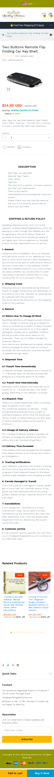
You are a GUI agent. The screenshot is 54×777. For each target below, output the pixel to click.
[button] (17, 56)
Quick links (9, 673)
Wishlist (11, 147)
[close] (50, 25)
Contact (7, 684)
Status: (8, 113)
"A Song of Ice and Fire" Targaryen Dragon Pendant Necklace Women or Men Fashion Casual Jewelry (39, 603)
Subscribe (27, 739)
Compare (26, 147)
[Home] (3, 34)
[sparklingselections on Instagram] (18, 665)
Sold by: (6, 110)
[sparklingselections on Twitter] (8, 665)
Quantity (5, 133)
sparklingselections (24, 110)
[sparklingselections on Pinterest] (13, 665)
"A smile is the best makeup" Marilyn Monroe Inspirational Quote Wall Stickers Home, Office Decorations (14, 603)
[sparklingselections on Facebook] (3, 665)
